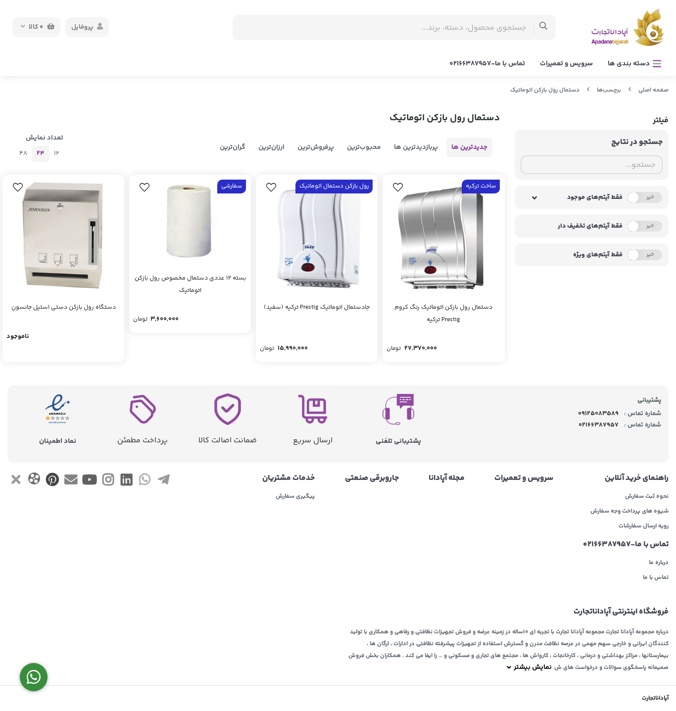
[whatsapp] (145, 481)
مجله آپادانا (447, 478)
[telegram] (163, 481)
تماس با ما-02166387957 (487, 63)
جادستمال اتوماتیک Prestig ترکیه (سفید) (317, 307)
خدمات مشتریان (288, 478)
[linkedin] (126, 481)
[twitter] (15, 481)
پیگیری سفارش (295, 496)
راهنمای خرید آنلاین (637, 478)
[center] (543, 27)
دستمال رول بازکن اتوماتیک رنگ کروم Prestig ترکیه (443, 314)
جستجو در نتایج (637, 142)
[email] (71, 481)
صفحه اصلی (653, 90)
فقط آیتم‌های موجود (595, 197)
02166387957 (599, 425)
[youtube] (89, 481)
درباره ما (659, 563)
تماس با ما (656, 577)
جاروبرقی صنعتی (371, 478)
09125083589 (598, 414)
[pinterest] (53, 481)
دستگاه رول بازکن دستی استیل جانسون (63, 307)
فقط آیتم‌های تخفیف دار (590, 226)
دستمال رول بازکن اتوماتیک (544, 90)
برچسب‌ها (609, 90)
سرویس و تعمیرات (566, 63)
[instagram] (108, 481)
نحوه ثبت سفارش (647, 496)
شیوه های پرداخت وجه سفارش (629, 511)
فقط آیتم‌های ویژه (598, 255)
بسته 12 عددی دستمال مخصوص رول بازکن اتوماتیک (190, 284)
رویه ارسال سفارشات (644, 526)
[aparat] (34, 481)
